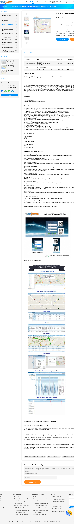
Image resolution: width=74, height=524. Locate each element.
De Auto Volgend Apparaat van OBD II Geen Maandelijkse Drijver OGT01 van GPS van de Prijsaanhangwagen (21, 513)
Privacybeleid (3, 511)
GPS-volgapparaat (9, 39)
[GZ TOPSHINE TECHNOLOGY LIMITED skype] (12, 91)
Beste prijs (62, 39)
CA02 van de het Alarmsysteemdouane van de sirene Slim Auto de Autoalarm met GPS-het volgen (40, 499)
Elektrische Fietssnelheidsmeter (9, 36)
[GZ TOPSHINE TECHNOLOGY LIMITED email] (2, 91)
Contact (9, 95)
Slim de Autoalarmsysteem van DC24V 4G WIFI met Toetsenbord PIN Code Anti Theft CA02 (40, 513)
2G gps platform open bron (53, 456)
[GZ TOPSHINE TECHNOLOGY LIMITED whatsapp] (5, 91)
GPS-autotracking (9, 45)
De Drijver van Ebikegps (9, 47)
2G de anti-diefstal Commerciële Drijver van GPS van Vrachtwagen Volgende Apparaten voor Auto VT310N (21, 499)
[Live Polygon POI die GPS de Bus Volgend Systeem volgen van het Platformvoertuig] (3, 62)
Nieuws (1, 505)
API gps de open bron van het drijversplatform (35, 456)
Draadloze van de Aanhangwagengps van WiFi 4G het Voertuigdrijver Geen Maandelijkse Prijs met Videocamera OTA (21, 506)
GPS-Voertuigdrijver (9, 15)
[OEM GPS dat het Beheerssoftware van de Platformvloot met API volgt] (3, 72)
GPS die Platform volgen (9, 24)
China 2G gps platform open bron (16, 521)
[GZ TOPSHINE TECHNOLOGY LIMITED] (6, 2)
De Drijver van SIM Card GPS (9, 30)
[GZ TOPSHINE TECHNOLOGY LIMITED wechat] (9, 91)
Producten (2, 498)
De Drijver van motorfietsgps (9, 21)
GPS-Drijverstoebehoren (9, 33)
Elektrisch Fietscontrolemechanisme (9, 51)
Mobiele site (3, 509)
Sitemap (2, 507)
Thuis (1, 496)
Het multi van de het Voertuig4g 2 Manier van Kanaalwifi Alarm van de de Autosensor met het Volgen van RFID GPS (40, 506)
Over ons (2, 503)
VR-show (2, 501)
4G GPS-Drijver (9, 27)
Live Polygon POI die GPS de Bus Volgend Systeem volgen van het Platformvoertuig (11, 62)
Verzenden (32, 482)
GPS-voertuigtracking (9, 42)
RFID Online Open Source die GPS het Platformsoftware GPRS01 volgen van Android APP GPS (11, 67)
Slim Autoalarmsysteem (9, 18)
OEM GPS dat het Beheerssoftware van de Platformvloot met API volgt (11, 72)
